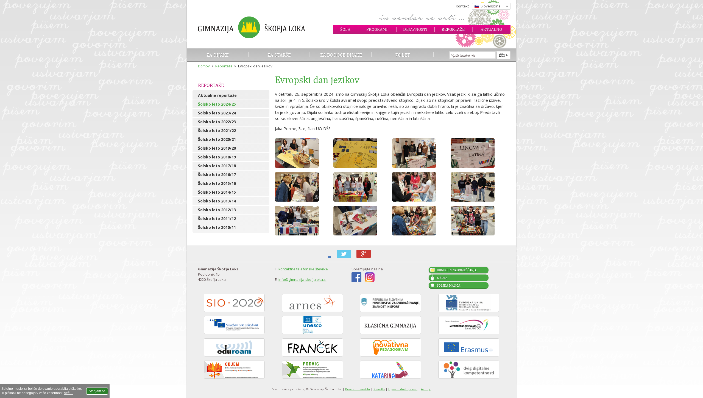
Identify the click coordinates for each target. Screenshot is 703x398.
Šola (345, 29)
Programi (376, 29)
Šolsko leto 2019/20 (217, 148)
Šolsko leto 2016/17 (217, 174)
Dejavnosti (415, 29)
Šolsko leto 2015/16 (217, 183)
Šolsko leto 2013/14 (217, 201)
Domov (204, 66)
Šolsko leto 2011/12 (217, 218)
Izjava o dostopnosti (402, 389)
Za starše (279, 55)
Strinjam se (97, 391)
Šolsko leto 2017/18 (217, 165)
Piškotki (379, 389)
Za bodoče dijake (341, 55)
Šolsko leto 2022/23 (217, 121)
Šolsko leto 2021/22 (217, 130)
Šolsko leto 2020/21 (217, 139)
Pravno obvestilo (357, 389)
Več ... (68, 393)
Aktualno (491, 29)
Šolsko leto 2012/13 (217, 209)
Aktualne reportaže (217, 95)
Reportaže (453, 29)
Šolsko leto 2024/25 (217, 104)
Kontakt (462, 6)
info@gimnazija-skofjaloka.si (302, 279)
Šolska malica (448, 285)
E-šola (442, 278)
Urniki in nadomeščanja (456, 270)
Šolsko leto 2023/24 (217, 113)
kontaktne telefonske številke (303, 269)
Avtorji (426, 389)
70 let (402, 55)
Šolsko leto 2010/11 (217, 227)
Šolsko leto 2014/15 (217, 192)
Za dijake (218, 55)
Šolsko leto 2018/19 (217, 157)
